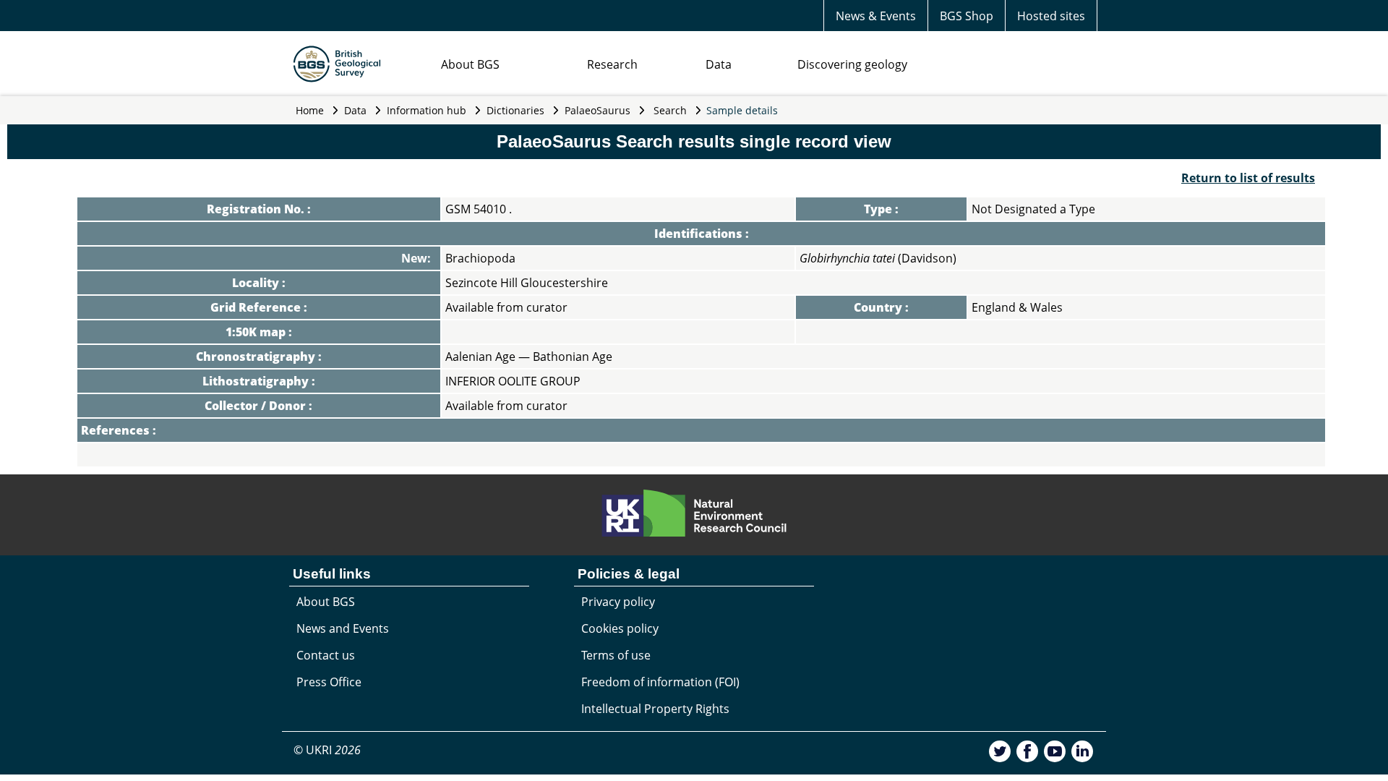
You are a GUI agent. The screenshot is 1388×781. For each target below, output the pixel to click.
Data (719, 64)
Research (612, 64)
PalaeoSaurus (597, 110)
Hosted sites (1051, 16)
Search (670, 110)
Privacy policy (618, 602)
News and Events (342, 628)
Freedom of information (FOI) (660, 682)
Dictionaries (515, 110)
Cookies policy (620, 628)
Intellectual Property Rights (655, 709)
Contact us (325, 655)
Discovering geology (852, 64)
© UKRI (327, 750)
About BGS (470, 64)
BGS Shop (966, 16)
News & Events (876, 16)
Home (310, 110)
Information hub (426, 110)
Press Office (328, 682)
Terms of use (616, 655)
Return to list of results (1248, 178)
